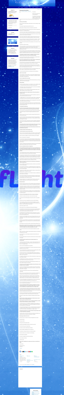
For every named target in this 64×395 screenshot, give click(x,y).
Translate (13, 34)
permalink (33, 364)
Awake (25, 364)
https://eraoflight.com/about (11, 66)
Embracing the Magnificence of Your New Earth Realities (30, 360)
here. (10, 13)
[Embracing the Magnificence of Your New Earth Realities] (30, 357)
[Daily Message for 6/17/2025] (23, 359)
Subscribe (10, 27)
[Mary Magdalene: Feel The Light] (37, 357)
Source (21, 348)
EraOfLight (28, 364)
